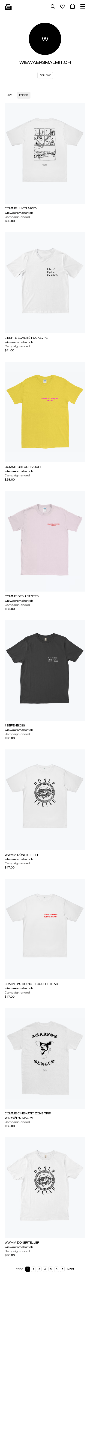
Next (70, 1269)
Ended (23, 95)
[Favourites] (62, 6)
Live (9, 95)
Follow (45, 75)
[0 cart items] (72, 6)
